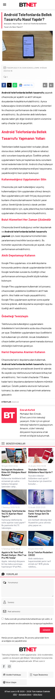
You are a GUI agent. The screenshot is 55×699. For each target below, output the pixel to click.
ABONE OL (28, 85)
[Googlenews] (9, 666)
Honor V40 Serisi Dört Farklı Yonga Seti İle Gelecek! (39, 513)
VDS (15, 694)
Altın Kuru (37, 694)
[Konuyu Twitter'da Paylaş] (9, 85)
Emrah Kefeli (27, 409)
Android (15, 402)
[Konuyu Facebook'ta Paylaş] (4, 85)
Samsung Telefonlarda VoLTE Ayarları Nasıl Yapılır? (14, 513)
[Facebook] (4, 666)
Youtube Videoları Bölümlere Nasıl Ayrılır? (40, 471)
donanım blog (25, 694)
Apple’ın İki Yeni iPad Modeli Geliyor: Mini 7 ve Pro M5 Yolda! (14, 555)
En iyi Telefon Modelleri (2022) (40, 553)
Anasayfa (7, 23)
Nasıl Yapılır (17, 23)
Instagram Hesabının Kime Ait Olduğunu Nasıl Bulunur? (14, 472)
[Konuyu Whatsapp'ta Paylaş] (15, 85)
